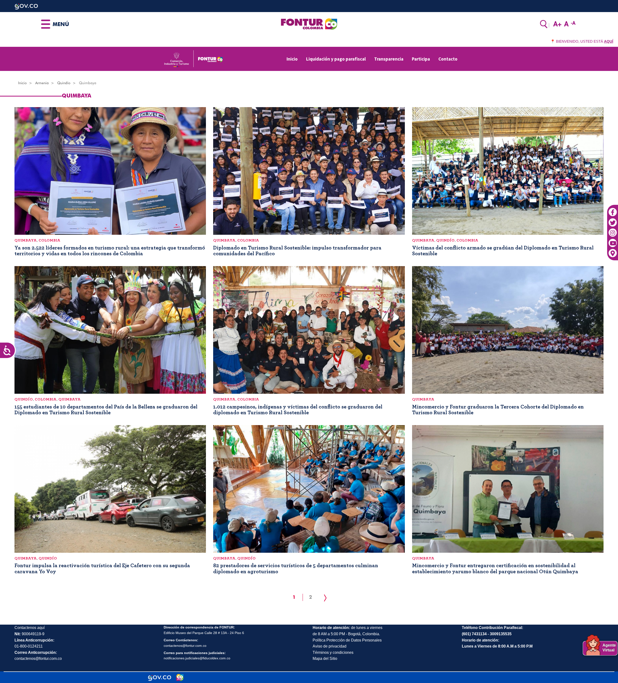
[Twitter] (612, 220)
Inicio (292, 59)
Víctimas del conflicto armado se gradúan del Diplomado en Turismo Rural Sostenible (503, 250)
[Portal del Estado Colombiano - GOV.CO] (159, 677)
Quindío (63, 83)
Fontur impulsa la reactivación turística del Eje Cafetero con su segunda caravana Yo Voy (102, 568)
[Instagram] (612, 230)
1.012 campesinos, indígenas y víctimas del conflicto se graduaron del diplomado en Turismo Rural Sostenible (297, 409)
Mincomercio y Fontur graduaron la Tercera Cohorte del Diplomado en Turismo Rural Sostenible (498, 409)
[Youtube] (612, 240)
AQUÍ (608, 41)
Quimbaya (25, 240)
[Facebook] (612, 209)
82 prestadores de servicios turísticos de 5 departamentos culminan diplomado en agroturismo (295, 568)
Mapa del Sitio (325, 658)
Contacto (447, 59)
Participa (421, 59)
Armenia (42, 83)
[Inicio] (308, 24)
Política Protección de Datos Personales (347, 640)
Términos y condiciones (333, 652)
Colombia (49, 240)
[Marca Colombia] (180, 677)
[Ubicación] (612, 251)
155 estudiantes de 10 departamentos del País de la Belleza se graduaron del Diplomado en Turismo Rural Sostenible (105, 409)
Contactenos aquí (29, 628)
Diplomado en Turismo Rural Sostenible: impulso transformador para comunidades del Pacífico (297, 250)
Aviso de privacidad (329, 646)
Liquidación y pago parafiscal (336, 59)
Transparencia (388, 59)
